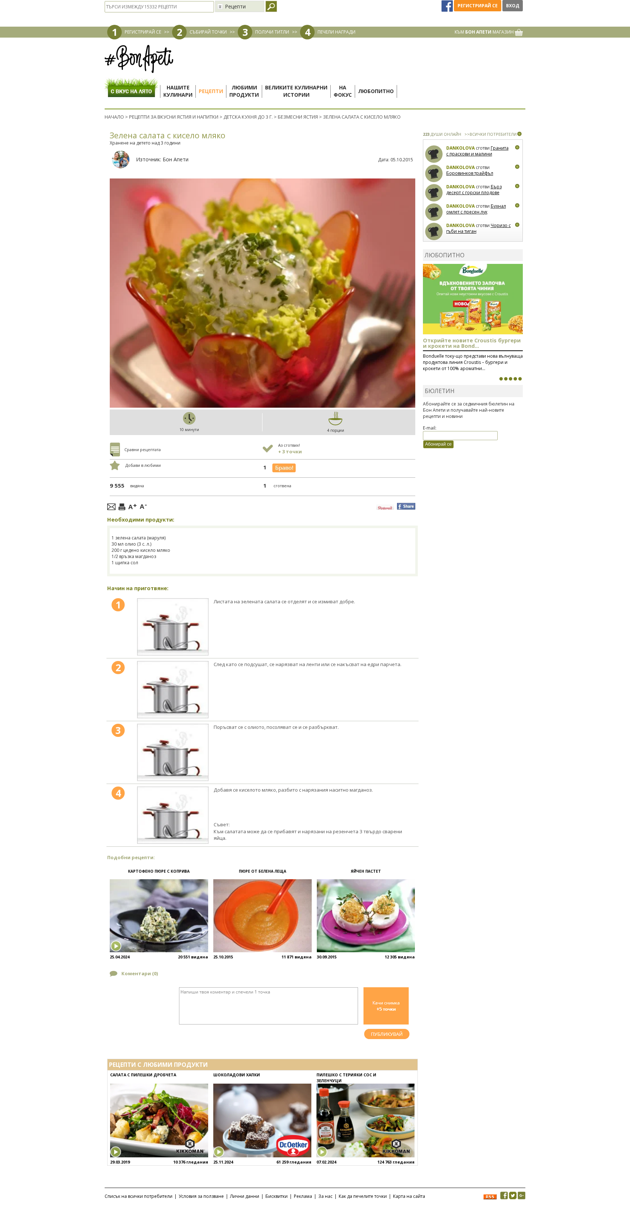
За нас (325, 1196)
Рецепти (211, 91)
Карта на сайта (409, 1196)
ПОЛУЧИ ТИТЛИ (272, 32)
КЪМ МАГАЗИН (485, 32)
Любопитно (376, 91)
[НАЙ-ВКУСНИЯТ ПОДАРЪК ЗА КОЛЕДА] (510, 379)
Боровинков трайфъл (469, 173)
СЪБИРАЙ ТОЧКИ (208, 32)
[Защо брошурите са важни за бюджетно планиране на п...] (520, 379)
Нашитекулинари (177, 91)
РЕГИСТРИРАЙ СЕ (143, 32)
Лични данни (244, 1196)
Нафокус (343, 91)
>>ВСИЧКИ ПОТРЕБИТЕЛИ (490, 134)
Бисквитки (276, 1196)
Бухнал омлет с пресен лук (476, 209)
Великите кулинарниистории (296, 91)
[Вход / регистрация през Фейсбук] (448, 6)
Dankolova (460, 148)
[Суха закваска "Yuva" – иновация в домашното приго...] (501, 379)
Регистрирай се (478, 6)
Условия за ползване (201, 1196)
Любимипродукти (244, 91)
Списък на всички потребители (138, 1196)
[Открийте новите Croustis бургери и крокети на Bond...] (506, 379)
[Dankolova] (434, 154)
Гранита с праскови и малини (477, 151)
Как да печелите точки (363, 1196)
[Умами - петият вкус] (515, 379)
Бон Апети (175, 159)
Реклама (303, 1196)
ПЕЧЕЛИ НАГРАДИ (336, 32)
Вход (512, 6)
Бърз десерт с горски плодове (474, 190)
